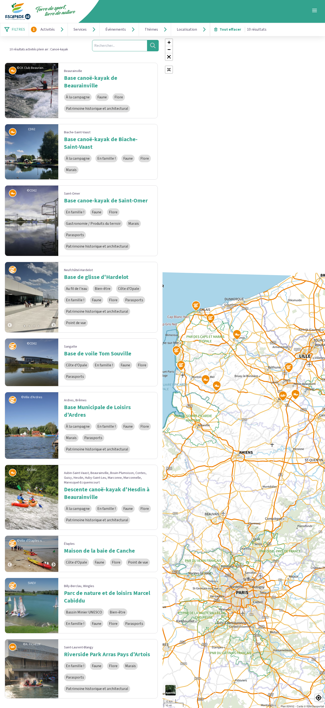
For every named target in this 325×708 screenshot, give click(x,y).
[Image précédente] (10, 297)
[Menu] (314, 10)
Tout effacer (230, 29)
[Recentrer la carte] (168, 69)
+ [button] (169, 42)
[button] (168, 56)
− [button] (169, 50)
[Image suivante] (53, 297)
